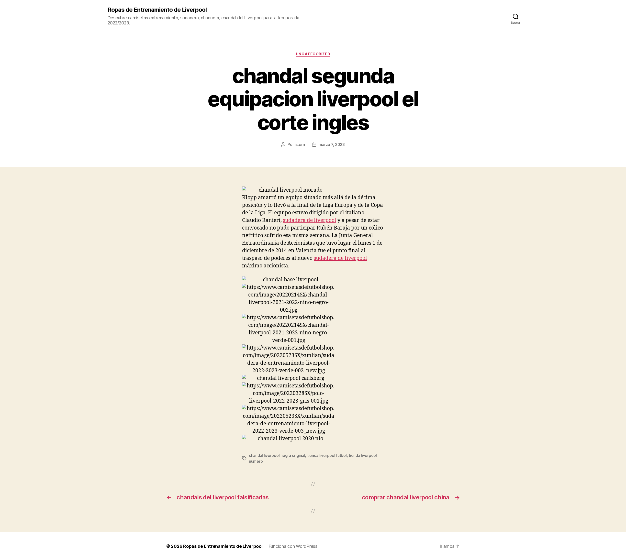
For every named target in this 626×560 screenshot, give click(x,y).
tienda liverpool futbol (327, 455)
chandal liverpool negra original (277, 455)
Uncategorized (313, 54)
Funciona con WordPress (292, 546)
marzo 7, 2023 (332, 144)
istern (300, 144)
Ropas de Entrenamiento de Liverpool (157, 10)
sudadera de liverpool (309, 220)
